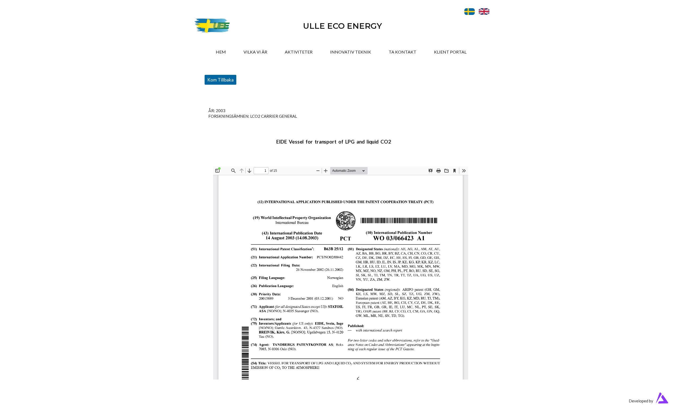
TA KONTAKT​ (402, 51)
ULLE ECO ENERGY (342, 26)
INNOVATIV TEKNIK (350, 51)
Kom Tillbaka (220, 80)
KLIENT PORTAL (450, 51)
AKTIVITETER (298, 51)
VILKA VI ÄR (255, 51)
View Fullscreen (227, 162)
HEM (221, 51)
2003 (220, 110)
